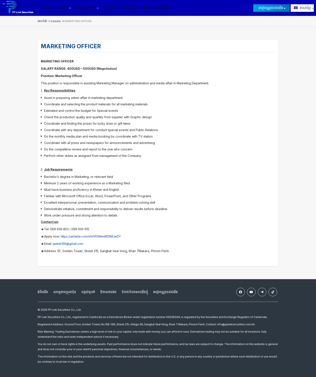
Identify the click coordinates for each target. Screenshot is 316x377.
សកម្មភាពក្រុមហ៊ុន (64, 292)
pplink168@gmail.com (68, 243)
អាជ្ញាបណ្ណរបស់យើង (271, 8)
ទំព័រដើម (47, 8)
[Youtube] (251, 292)
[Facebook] (240, 292)
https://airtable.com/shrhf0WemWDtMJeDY (91, 236)
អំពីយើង (43, 292)
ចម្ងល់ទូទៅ (110, 8)
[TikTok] (272, 292)
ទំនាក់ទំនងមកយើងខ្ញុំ (156, 8)
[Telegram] (262, 292)
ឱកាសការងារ (130, 8)
